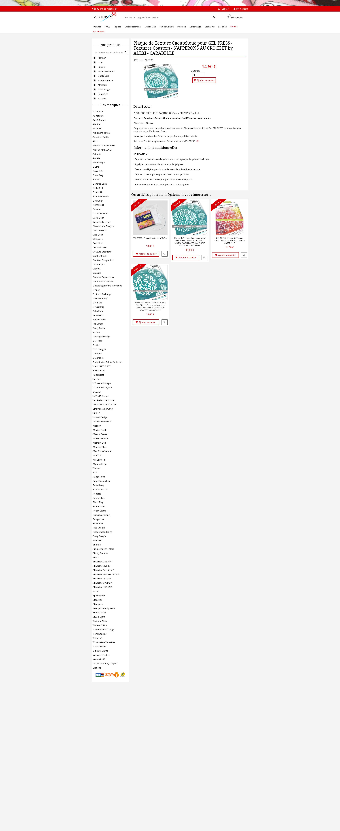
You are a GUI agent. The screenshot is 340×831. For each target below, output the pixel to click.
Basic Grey (98, 175)
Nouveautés (99, 31)
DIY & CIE (97, 302)
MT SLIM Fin (99, 459)
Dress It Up (98, 306)
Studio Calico (99, 612)
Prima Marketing (101, 514)
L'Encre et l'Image (102, 383)
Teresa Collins (100, 625)
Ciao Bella (98, 234)
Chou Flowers (100, 230)
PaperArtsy (98, 485)
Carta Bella (98, 217)
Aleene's (97, 128)
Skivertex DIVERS (101, 565)
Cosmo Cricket (100, 247)
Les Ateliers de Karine (103, 400)
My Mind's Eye (100, 464)
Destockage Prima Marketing (107, 285)
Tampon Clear (100, 621)
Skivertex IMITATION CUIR (106, 574)
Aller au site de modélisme (105, 8)
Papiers (101, 66)
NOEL (101, 62)
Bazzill (96, 179)
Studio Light (99, 616)
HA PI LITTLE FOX (101, 366)
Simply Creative (100, 553)
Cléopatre (98, 239)
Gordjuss (97, 353)
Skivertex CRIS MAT (102, 561)
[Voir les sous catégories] (94, 57)
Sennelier (97, 540)
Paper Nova (99, 476)
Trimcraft (97, 638)
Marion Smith (100, 430)
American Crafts (101, 137)
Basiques (102, 98)
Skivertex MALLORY (102, 582)
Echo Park (98, 311)
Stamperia (98, 604)
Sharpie (97, 544)
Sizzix (95, 557)
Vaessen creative (101, 655)
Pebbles (97, 493)
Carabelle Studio (101, 213)
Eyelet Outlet (99, 319)
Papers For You (100, 489)
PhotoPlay (98, 502)
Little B (96, 413)
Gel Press (97, 340)
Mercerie (102, 84)
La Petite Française (102, 387)
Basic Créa (98, 171)
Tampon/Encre (105, 80)
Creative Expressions (103, 277)
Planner (102, 57)
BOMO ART (98, 205)
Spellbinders (99, 595)
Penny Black (99, 498)
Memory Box (99, 442)
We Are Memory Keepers (105, 663)
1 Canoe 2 (98, 111)
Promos (234, 26)
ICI (197, 141)
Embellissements (106, 71)
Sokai (95, 591)
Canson (97, 209)
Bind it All (97, 192)
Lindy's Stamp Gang (103, 408)
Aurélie (96, 158)
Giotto (96, 345)
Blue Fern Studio (101, 196)
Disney (96, 289)
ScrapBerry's (99, 536)
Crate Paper (99, 264)
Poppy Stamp (99, 510)
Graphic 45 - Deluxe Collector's (108, 362)
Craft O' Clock (100, 255)
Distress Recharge (102, 294)
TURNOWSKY (99, 646)
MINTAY (97, 455)
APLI (95, 141)
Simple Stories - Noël (103, 548)
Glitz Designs (99, 349)
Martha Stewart (101, 434)
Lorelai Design (100, 417)
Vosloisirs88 (99, 659)
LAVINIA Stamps (101, 396)
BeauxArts (103, 93)
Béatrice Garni (100, 183)
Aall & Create (99, 120)
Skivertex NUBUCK (102, 587)
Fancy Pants (99, 328)
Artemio (97, 154)
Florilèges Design (101, 336)
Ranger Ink (98, 519)
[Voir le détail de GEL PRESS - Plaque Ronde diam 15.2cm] (165, 254)
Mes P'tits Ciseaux (102, 451)
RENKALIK (98, 523)
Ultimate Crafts (100, 650)
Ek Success (98, 315)
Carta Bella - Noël (101, 222)
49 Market (98, 115)
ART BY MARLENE (102, 149)
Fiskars (96, 332)
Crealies (97, 272)
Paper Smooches (101, 481)
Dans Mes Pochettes (103, 281)
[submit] (214, 17)
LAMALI (97, 391)
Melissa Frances (101, 438)
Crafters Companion (103, 260)
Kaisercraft (98, 374)
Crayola (97, 268)
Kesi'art (97, 379)
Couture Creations (102, 251)
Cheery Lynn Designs (103, 226)
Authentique (99, 162)
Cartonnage (104, 89)
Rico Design (99, 527)
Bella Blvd (98, 188)
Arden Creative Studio (104, 145)
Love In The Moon (102, 421)
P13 (95, 472)
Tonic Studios (100, 633)
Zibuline (97, 667)
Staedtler (97, 599)
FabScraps (98, 323)
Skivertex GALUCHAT (103, 570)
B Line (96, 166)
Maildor (97, 425)
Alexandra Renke (101, 132)
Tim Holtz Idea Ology (103, 629)
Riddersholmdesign (102, 531)
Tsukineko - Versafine (104, 642)
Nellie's (96, 468)
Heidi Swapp (99, 370)
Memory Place (100, 447)
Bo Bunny (98, 200)
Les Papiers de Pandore (104, 404)
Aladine (96, 124)
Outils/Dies (103, 75)
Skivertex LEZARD (102, 578)
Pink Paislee (99, 506)
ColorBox (97, 243)
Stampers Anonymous (104, 608)
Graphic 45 (98, 357)
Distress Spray (100, 298)
